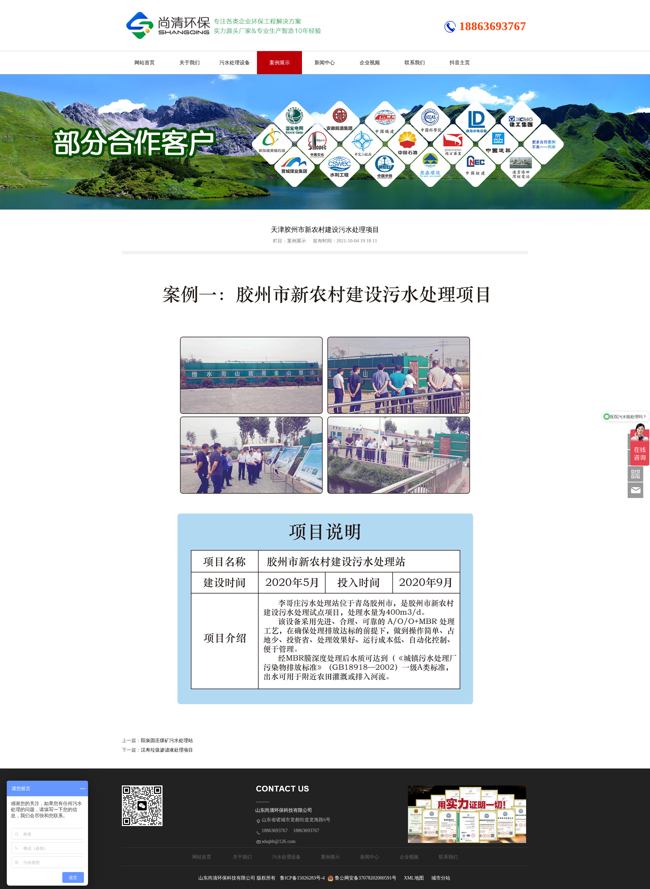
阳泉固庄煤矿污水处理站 (167, 740)
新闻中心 (325, 62)
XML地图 (414, 878)
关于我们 (189, 62)
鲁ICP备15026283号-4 (302, 878)
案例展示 (279, 62)
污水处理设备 (234, 62)
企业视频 (370, 62)
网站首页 (144, 62)
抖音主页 (460, 62)
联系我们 (415, 62)
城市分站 (440, 878)
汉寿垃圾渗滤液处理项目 (167, 750)
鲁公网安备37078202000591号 (365, 878)
